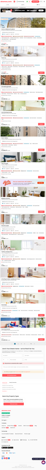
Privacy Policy (23, 245)
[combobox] (14, 232)
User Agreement (30, 245)
